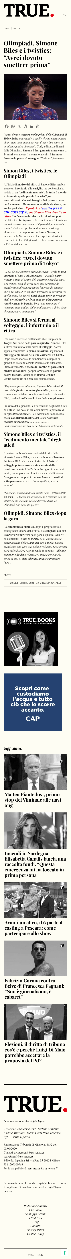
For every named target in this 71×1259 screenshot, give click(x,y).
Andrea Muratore (14, 1133)
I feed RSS (35, 1218)
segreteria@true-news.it (43, 1168)
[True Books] (31, 664)
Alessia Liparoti (20, 1137)
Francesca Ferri (27, 1129)
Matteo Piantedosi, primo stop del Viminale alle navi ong (33, 799)
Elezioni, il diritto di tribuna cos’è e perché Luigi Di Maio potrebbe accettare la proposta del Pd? (35, 1052)
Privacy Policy (35, 1230)
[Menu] (64, 6)
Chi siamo (35, 1210)
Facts (16, 28)
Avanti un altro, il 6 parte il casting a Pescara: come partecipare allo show (33, 927)
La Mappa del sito (35, 1214)
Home (7, 28)
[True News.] (29, 10)
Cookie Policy (35, 1234)
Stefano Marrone (48, 1129)
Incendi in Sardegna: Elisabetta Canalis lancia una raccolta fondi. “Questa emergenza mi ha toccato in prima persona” (35, 864)
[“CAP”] (33, 702)
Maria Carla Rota (38, 1133)
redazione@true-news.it (29, 1152)
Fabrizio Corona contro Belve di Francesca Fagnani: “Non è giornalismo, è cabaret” (34, 988)
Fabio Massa (37, 1121)
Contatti (35, 1226)
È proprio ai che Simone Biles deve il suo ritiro (35, 212)
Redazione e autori (35, 1206)
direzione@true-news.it (18, 1156)
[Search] (64, 14)
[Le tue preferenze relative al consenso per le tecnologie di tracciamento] (64, 1252)
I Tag (35, 1222)
